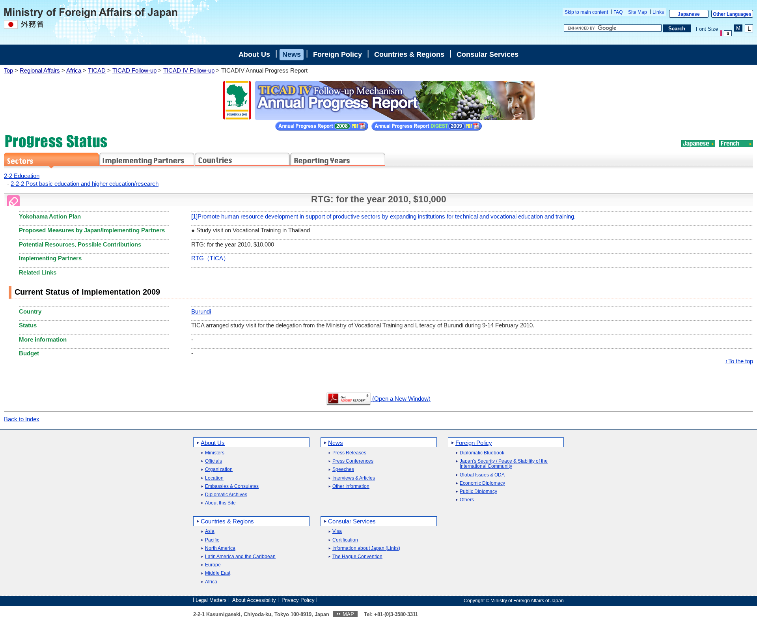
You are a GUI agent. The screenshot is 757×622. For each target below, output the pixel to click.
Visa (337, 531)
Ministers (214, 453)
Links (658, 12)
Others (467, 499)
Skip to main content (586, 12)
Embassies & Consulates (232, 486)
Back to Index (21, 419)
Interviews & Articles (353, 478)
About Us (254, 54)
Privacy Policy (298, 600)
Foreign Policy (337, 54)
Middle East (217, 573)
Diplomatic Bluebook (482, 453)
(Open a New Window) (401, 398)
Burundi (201, 311)
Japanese (689, 14)
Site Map (637, 12)
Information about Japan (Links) (366, 548)
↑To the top (739, 361)
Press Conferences (352, 461)
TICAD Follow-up (134, 70)
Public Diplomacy (478, 491)
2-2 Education (21, 175)
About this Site (220, 503)
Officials (213, 461)
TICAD (97, 70)
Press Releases (349, 453)
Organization (219, 469)
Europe (213, 565)
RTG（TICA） (210, 258)
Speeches (343, 469)
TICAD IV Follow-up (188, 70)
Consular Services (487, 54)
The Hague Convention (357, 556)
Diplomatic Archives (226, 494)
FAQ (618, 12)
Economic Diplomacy (482, 483)
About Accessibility (254, 600)
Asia (209, 531)
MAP (348, 614)
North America (220, 548)
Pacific (212, 540)
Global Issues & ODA (482, 475)
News (291, 54)
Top (8, 70)
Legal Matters (211, 600)
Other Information (350, 486)
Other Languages (732, 14)
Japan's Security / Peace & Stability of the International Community (504, 464)
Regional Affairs (40, 70)
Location (214, 478)
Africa (73, 70)
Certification (345, 540)
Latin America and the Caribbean (240, 556)
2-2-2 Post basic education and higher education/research (84, 183)
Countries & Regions (409, 54)
